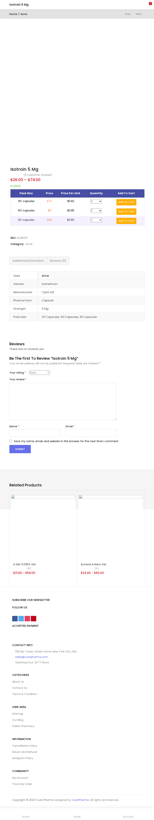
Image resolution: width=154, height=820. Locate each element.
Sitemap (17, 714)
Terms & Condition (24, 694)
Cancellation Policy (24, 746)
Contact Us (19, 688)
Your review (18, 379)
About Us (18, 682)
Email (70, 426)
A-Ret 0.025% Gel (24, 564)
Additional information (28, 261)
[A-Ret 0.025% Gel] (43, 526)
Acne (23, 14)
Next (139, 14)
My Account (20, 778)
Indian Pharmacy (23, 726)
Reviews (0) (58, 261)
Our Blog (17, 720)
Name (14, 426)
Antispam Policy (22, 758)
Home (13, 14)
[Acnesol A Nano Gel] (111, 526)
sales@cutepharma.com (31, 657)
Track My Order (22, 784)
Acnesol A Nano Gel (93, 564)
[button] (148, 4)
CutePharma (80, 800)
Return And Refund (24, 752)
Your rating (17, 372)
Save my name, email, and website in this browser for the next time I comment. (66, 441)
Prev (128, 14)
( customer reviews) (37, 175)
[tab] (28, 261)
